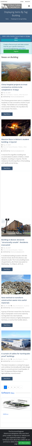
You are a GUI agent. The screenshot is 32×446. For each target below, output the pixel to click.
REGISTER (27, 1)
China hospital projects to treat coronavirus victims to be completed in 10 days (14, 87)
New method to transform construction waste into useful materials (14, 300)
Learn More (22, 49)
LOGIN (21, 1)
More (16, 40)
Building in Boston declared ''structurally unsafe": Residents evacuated (14, 242)
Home (7, 19)
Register (16, 51)
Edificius (5, 414)
